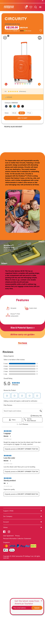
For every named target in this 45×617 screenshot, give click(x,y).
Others (5, 527)
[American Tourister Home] (9, 7)
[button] (15, 83)
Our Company (7, 516)
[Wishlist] (30, 7)
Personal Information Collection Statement (17, 538)
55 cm (14, 113)
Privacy (17, 536)
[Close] (41, 601)
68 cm (22, 113)
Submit (36, 608)
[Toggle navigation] (40, 7)
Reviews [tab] (22, 343)
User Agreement (8, 536)
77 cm (29, 113)
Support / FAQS (8, 511)
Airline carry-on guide (21, 335)
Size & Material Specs (22, 328)
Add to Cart (22, 118)
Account (6, 522)
